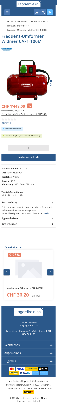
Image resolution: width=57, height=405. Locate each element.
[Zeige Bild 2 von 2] (51, 84)
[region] (28, 272)
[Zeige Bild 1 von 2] (51, 81)
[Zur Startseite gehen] (29, 4)
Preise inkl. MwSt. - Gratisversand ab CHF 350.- (24, 114)
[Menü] (7, 12)
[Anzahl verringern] (4, 147)
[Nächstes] (50, 272)
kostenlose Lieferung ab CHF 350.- (22, 384)
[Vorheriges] (7, 272)
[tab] (27, 208)
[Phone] (3, 257)
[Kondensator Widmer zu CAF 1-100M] (28, 268)
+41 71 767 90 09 (29, 322)
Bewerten (6, 122)
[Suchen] (37, 12)
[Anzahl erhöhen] (52, 147)
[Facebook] (3, 246)
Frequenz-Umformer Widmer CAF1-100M (27, 30)
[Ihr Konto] (43, 12)
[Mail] (3, 263)
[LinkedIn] (3, 251)
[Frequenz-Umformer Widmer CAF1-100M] (28, 80)
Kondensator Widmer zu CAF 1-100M (25, 288)
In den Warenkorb (28, 157)
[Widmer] (28, 49)
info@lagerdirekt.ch (28, 325)
